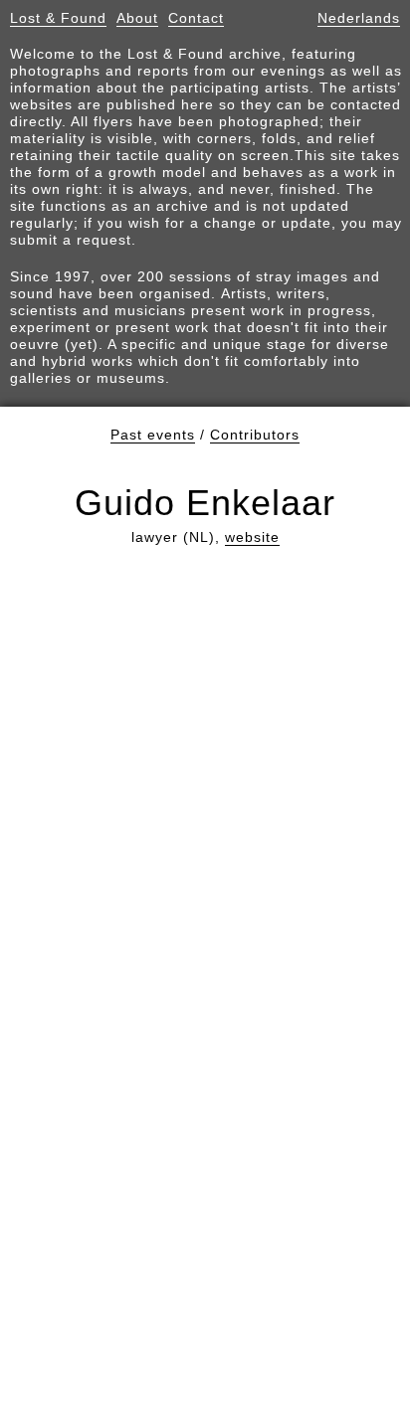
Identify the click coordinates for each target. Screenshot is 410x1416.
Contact (196, 18)
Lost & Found (58, 18)
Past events (152, 434)
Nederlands (358, 18)
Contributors (255, 434)
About (137, 18)
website (252, 537)
